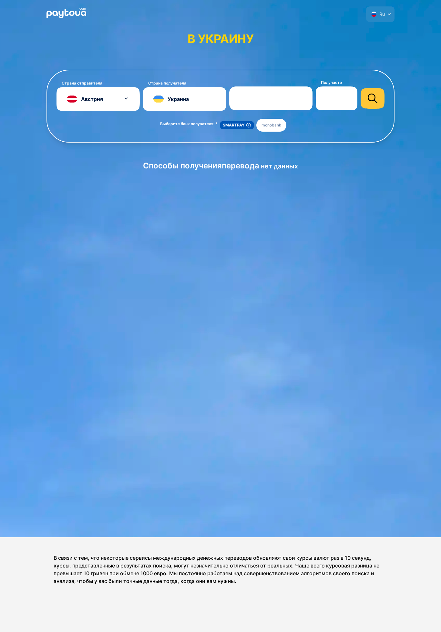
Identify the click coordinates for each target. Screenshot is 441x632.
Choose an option (290, 98)
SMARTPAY (234, 125)
